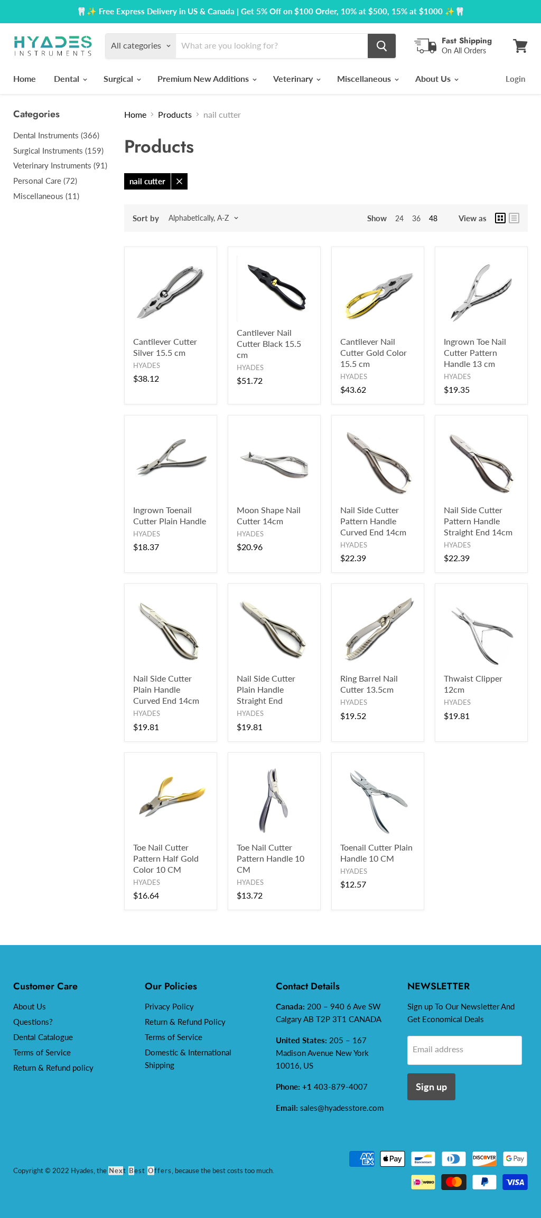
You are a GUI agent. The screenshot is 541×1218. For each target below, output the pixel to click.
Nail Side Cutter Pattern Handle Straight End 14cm (478, 521)
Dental (67, 78)
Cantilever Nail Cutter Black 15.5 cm (269, 343)
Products (175, 114)
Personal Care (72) (45, 180)
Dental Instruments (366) (56, 135)
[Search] (382, 46)
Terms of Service (42, 1052)
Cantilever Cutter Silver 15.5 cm (165, 346)
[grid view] (500, 218)
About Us (434, 78)
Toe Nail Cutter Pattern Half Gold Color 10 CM (166, 858)
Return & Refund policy (53, 1067)
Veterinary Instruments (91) (60, 165)
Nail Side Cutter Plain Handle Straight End (266, 689)
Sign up (431, 1086)
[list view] (514, 218)
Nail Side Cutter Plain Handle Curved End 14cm (166, 689)
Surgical (119, 78)
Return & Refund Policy (185, 1021)
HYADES (146, 365)
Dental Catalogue (43, 1037)
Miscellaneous (365, 78)
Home (24, 78)
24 (399, 218)
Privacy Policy (169, 1006)
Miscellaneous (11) (46, 196)
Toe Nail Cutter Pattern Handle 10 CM (270, 858)
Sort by (146, 218)
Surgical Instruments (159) (58, 150)
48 (433, 218)
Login (515, 78)
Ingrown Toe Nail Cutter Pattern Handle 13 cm (475, 352)
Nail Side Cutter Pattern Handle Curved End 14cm (373, 521)
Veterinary (294, 78)
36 (416, 218)
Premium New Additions (204, 78)
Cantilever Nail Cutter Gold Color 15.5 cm (373, 352)
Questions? (33, 1021)
